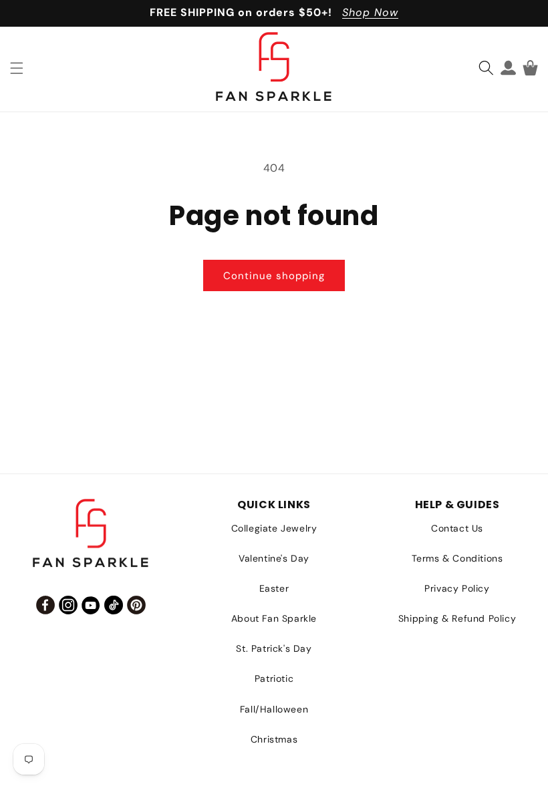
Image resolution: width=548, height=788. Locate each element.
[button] (16, 68)
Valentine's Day (274, 558)
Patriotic (274, 678)
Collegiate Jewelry (274, 528)
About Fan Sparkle (274, 618)
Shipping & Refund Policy (457, 618)
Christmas (274, 739)
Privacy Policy (456, 588)
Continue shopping (274, 275)
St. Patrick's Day (273, 648)
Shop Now (370, 12)
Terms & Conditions (457, 558)
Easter (274, 588)
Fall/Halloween (274, 709)
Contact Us (457, 528)
